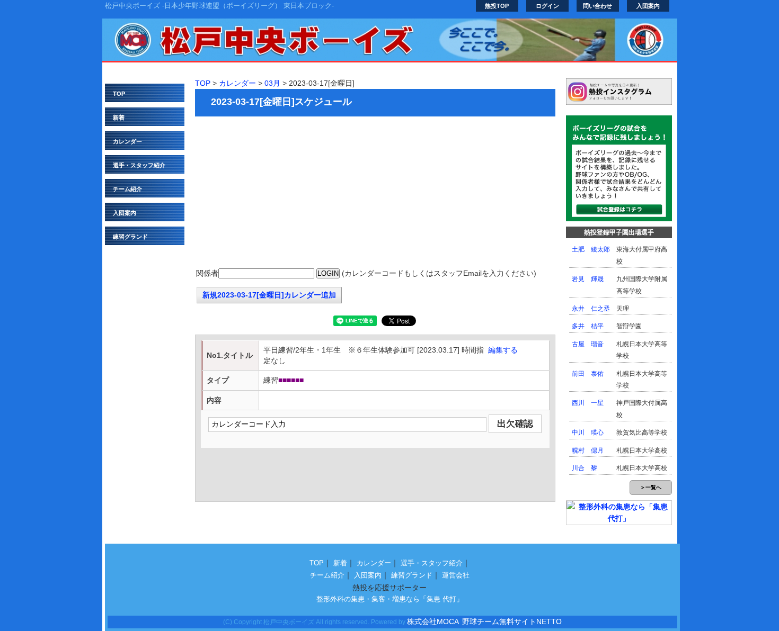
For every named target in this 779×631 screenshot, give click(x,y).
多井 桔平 (588, 326)
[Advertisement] (375, 193)
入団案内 (648, 6)
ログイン (547, 6)
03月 (272, 83)
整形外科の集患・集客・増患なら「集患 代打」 (389, 599)
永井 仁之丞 (591, 308)
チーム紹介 (127, 189)
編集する (503, 350)
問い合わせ (597, 6)
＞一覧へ (650, 487)
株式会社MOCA (433, 621)
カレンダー (127, 141)
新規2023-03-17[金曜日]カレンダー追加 (269, 295)
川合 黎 (584, 468)
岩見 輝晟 (588, 279)
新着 (119, 117)
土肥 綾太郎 (591, 249)
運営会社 (456, 575)
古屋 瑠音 (588, 344)
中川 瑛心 (588, 432)
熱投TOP (497, 6)
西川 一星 (588, 403)
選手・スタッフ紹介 (139, 165)
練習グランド (130, 236)
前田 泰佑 (588, 373)
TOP (119, 94)
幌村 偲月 (588, 450)
